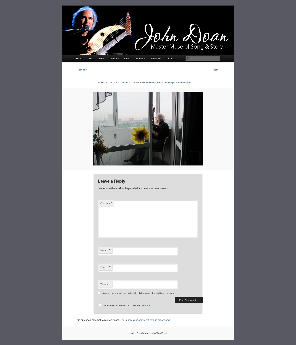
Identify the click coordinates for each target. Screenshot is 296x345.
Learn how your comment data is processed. (145, 320)
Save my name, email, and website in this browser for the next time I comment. (138, 293)
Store (126, 58)
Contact (170, 58)
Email (105, 267)
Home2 (79, 58)
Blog (91, 58)
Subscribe (156, 58)
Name (105, 250)
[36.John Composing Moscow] (148, 128)
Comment (106, 203)
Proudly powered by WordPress (152, 333)
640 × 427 (128, 82)
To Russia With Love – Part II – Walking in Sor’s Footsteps (163, 82)
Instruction (140, 58)
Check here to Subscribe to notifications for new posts (126, 305)
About (101, 58)
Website (104, 284)
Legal (131, 333)
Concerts (114, 58)
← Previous (81, 69)
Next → (217, 69)
